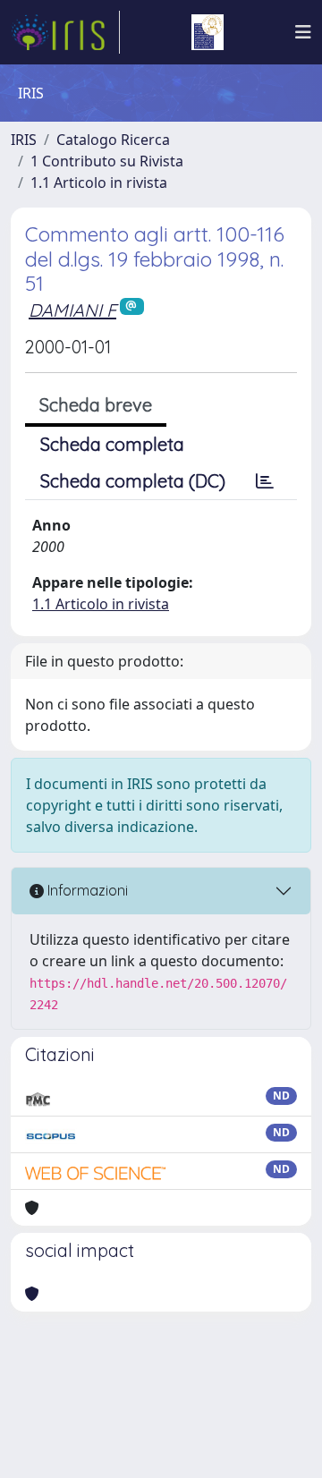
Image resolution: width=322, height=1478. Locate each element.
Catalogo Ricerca (113, 139)
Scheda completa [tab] (112, 444)
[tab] (265, 481)
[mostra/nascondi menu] (303, 32)
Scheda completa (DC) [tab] (132, 481)
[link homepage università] (207, 32)
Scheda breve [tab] (95, 405)
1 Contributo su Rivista (106, 161)
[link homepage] (65, 32)
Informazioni (86, 890)
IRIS (24, 139)
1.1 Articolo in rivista (98, 182)
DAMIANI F (72, 310)
